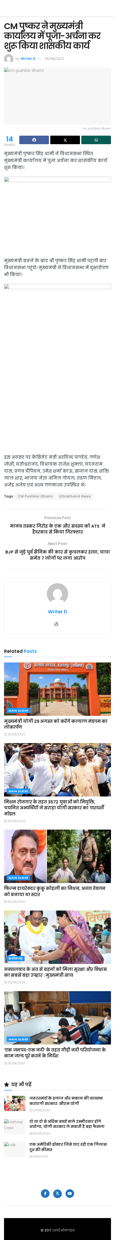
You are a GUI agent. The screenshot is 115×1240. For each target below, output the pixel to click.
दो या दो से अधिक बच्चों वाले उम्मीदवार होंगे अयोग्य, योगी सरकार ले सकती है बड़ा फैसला (67, 1124)
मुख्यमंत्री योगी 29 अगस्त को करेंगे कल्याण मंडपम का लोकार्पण (56, 724)
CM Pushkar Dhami (35, 496)
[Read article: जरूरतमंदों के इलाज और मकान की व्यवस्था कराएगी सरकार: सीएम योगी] (14, 1103)
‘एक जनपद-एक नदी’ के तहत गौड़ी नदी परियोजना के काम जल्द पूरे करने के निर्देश (55, 1053)
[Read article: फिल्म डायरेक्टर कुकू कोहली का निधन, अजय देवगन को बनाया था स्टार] (57, 856)
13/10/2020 (40, 1157)
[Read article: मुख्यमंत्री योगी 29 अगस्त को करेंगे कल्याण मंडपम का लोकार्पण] (57, 689)
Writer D (28, 58)
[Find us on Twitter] (57, 1194)
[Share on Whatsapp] (96, 140)
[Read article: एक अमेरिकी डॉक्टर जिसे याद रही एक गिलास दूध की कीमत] (14, 1149)
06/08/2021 (54, 58)
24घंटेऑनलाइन (63, 1230)
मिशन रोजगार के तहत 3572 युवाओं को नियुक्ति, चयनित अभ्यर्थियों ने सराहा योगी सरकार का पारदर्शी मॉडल (54, 808)
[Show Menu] (108, 8)
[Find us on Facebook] (45, 1193)
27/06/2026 (41, 1110)
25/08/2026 (16, 734)
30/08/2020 (41, 1134)
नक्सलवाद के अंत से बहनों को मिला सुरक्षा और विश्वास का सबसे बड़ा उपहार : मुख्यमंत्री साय (55, 972)
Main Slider (18, 710)
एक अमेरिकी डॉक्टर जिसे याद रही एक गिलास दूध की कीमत (68, 1147)
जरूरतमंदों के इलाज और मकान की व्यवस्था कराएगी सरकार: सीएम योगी (66, 1101)
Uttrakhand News (75, 496)
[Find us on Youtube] (70, 1193)
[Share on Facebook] (34, 140)
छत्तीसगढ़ (16, 958)
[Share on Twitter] (65, 140)
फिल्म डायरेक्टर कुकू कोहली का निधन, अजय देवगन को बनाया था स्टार (54, 891)
